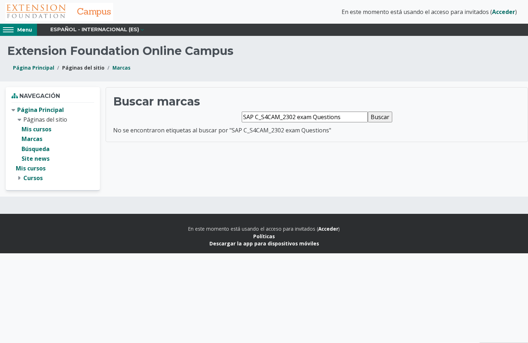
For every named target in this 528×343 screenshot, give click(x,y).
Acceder (503, 12)
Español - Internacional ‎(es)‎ (94, 29)
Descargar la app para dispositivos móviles (264, 243)
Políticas (264, 236)
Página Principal (33, 67)
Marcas (121, 67)
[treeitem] (52, 144)
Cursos (33, 178)
